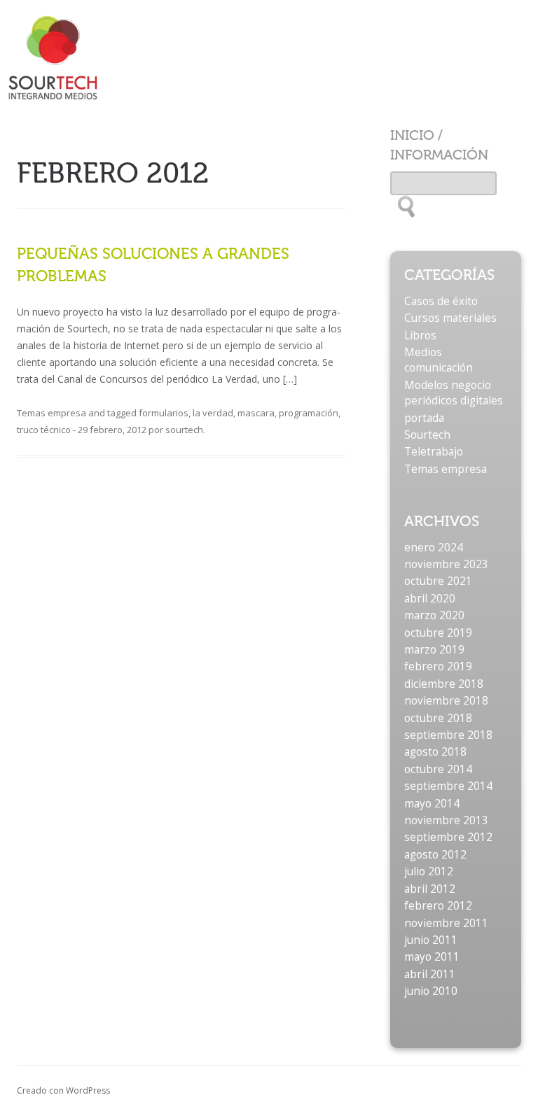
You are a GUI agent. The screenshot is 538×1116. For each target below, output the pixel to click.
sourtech (184, 429)
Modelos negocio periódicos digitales (453, 393)
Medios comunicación (438, 360)
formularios (163, 413)
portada (424, 418)
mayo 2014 (432, 803)
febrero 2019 (438, 666)
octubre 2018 (438, 718)
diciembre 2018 (443, 684)
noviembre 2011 (446, 923)
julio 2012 (428, 871)
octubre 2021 (438, 581)
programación (308, 413)
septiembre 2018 (448, 735)
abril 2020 (429, 598)
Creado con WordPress (63, 1090)
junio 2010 (430, 991)
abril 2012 (429, 889)
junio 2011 (430, 940)
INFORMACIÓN (439, 155)
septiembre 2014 (448, 786)
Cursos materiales (450, 318)
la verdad (213, 413)
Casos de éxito (441, 301)
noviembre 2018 (446, 700)
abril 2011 (429, 974)
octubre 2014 (438, 769)
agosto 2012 (435, 854)
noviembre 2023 (446, 564)
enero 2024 (433, 547)
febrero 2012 (438, 905)
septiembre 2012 (448, 837)
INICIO (412, 135)
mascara (256, 413)
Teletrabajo (433, 451)
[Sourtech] (70, 54)
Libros (420, 335)
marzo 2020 (434, 615)
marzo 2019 (434, 649)
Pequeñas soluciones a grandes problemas (153, 264)
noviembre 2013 (446, 820)
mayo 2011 (432, 956)
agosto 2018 (435, 751)
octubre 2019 (438, 633)
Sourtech (427, 435)
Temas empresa (51, 413)
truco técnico (44, 429)
